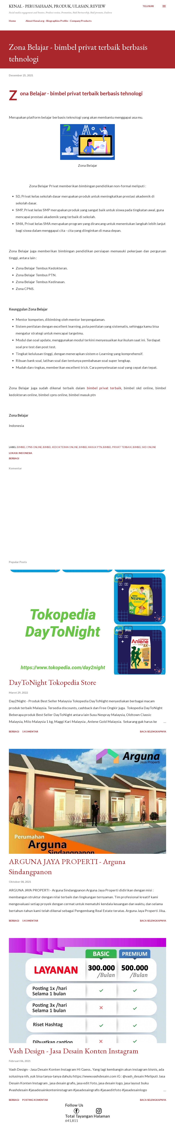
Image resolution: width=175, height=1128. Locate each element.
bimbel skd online (144, 447)
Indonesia (25, 453)
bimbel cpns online (29, 447)
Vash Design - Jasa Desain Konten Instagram (73, 1051)
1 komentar (30, 731)
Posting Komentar (35, 1099)
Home (12, 20)
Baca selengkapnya (153, 731)
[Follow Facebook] (76, 1109)
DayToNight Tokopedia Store (52, 682)
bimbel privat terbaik (104, 388)
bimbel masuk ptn (90, 447)
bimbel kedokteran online (60, 447)
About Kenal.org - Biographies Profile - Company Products (59, 20)
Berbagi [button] (14, 458)
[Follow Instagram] (99, 1109)
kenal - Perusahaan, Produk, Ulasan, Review (57, 6)
